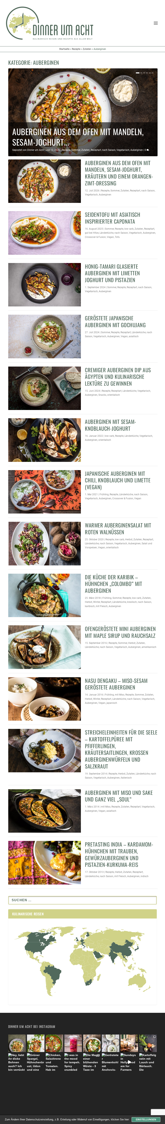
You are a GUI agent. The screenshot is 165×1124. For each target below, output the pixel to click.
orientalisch (113, 395)
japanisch (111, 703)
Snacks (102, 395)
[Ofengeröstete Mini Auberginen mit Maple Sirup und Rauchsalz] (44, 647)
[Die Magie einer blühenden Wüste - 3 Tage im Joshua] (92, 1062)
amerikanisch (149, 647)
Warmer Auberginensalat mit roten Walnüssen (118, 528)
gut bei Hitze (92, 232)
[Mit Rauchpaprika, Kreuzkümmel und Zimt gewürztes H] (54, 1043)
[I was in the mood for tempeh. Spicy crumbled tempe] (73, 1062)
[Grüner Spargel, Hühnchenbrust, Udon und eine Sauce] (35, 1062)
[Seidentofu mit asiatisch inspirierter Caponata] (44, 233)
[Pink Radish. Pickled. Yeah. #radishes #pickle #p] (73, 1043)
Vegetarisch (123, 150)
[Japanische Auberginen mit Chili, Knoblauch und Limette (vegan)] (44, 492)
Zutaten (87, 49)
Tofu (117, 237)
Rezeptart (96, 150)
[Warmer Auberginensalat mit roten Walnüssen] (44, 543)
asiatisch (134, 336)
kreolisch (132, 602)
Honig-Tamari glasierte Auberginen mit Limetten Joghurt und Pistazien (112, 273)
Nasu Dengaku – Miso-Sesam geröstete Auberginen (116, 684)
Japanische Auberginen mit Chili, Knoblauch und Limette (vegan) (118, 480)
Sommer (75, 150)
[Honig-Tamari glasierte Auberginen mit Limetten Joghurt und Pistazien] (44, 284)
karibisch (90, 606)
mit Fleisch (102, 606)
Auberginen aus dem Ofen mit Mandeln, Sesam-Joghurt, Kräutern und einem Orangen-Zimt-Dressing (119, 173)
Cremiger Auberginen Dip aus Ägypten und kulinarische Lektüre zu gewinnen (118, 376)
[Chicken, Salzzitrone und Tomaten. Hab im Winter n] (54, 1062)
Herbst (128, 539)
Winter (96, 602)
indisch (144, 876)
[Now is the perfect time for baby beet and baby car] (148, 1043)
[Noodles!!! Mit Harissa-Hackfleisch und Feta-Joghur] (92, 1043)
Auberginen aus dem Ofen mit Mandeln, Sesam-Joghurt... (77, 136)
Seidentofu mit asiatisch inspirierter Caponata (112, 218)
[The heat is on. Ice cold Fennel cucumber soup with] (110, 1043)
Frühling (104, 494)
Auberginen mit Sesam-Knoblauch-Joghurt (110, 425)
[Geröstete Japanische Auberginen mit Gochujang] (44, 336)
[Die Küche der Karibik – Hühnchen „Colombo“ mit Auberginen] (44, 595)
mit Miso (119, 694)
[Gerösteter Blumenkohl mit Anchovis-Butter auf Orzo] (110, 1062)
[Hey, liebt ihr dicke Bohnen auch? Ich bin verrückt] (17, 1062)
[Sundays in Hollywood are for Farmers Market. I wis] (129, 1062)
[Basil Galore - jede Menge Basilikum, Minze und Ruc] (35, 1043)
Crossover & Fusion (95, 237)
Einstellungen (146, 1119)
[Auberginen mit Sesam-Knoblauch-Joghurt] (44, 440)
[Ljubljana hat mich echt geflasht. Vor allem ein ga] (129, 1043)
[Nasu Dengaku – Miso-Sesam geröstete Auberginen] (44, 699)
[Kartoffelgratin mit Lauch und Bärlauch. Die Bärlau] (148, 1062)
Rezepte (76, 49)
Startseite (64, 49)
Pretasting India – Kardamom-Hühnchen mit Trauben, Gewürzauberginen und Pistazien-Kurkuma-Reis (119, 854)
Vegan (110, 237)
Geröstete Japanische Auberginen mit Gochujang (115, 321)
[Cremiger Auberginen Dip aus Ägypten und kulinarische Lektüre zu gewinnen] (44, 388)
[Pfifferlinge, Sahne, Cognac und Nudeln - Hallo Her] (17, 1043)
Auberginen (136, 150)
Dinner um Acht (35, 150)
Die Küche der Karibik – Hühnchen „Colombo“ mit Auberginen (113, 584)
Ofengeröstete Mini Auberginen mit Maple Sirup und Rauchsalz (120, 632)
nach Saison (109, 150)
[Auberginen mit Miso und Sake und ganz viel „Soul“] (44, 811)
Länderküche (106, 232)
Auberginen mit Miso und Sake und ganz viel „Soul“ (119, 796)
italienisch (126, 777)
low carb (129, 228)
